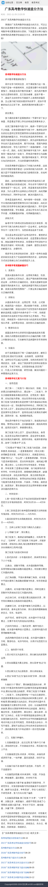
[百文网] (3, 3)
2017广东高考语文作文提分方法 (15, 863)
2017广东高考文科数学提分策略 (15, 877)
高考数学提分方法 (9, 848)
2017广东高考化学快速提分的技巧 (16, 843)
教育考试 (36, 2)
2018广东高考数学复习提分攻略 (15, 867)
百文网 (19, 2)
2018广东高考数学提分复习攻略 (15, 872)
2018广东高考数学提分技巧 (13, 853)
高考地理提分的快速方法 (12, 838)
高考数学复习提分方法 (11, 858)
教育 (27, 2)
